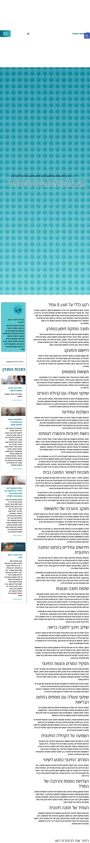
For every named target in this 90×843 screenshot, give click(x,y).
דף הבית (76, 176)
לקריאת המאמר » (17, 400)
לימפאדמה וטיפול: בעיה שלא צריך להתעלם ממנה (15, 422)
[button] (87, 36)
